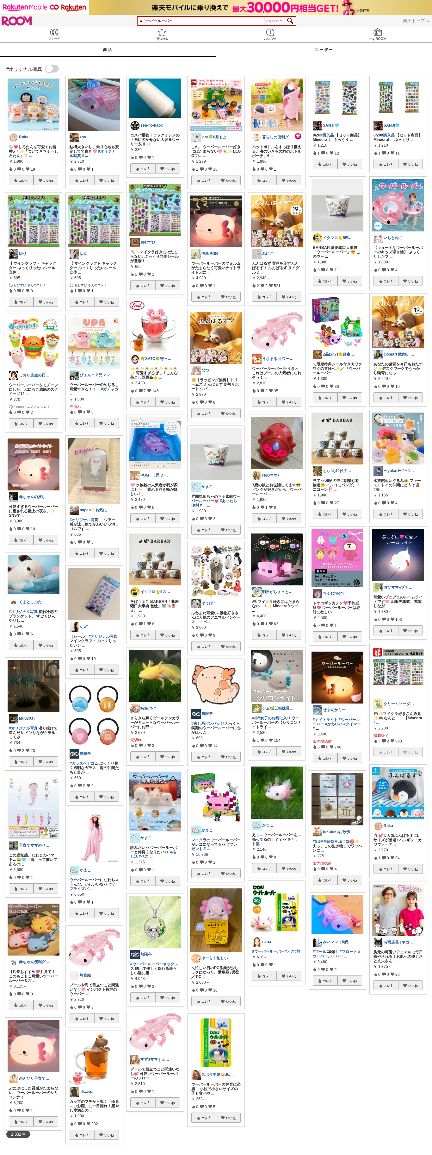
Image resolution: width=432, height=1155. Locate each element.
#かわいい (334, 724)
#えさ (289, 951)
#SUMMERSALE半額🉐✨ (336, 841)
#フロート (348, 952)
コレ (22, 180)
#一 (203, 505)
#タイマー (352, 724)
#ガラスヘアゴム (84, 763)
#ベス (144, 856)
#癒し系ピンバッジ (207, 723)
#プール (319, 952)
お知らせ (270, 34)
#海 (376, 489)
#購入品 (327, 135)
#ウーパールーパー (268, 951)
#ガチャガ (109, 389)
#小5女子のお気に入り (271, 718)
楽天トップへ (416, 20)
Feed (54, 34)
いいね (48, 180)
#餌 (297, 951)
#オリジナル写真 (23, 611)
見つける (162, 34)
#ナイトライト (325, 719)
